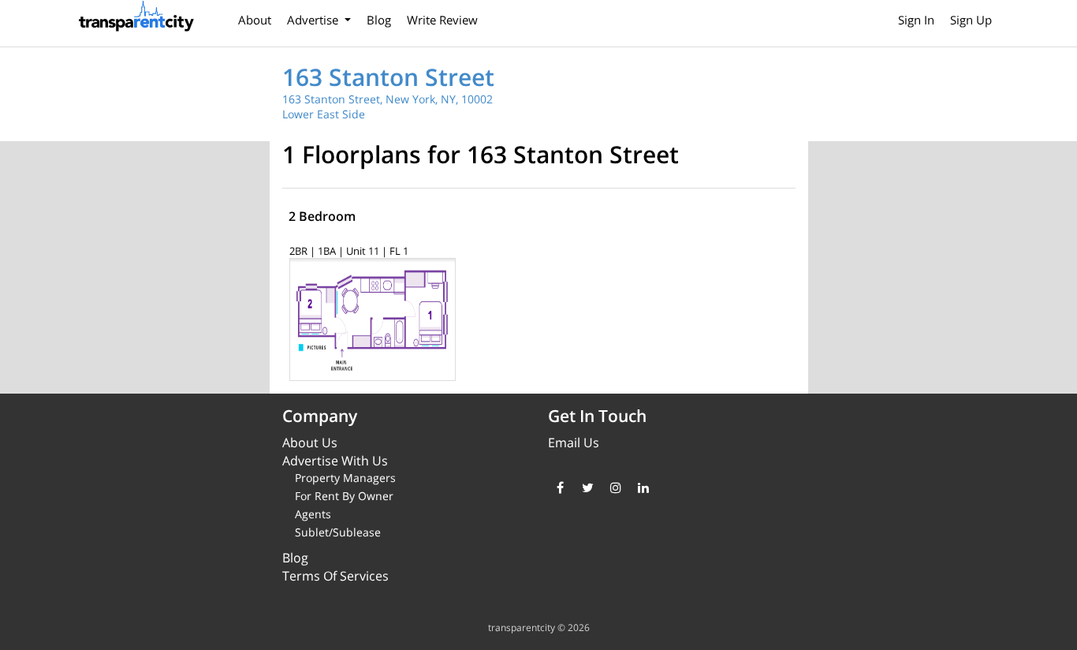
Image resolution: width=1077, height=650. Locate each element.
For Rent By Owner (344, 495)
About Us (309, 442)
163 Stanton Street (388, 77)
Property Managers (345, 477)
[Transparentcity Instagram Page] (615, 487)
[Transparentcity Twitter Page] (588, 487)
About (254, 20)
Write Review (442, 20)
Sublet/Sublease (338, 532)
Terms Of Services (335, 576)
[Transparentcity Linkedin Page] (643, 487)
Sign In (916, 20)
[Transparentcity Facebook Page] (560, 487)
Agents (313, 513)
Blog (379, 20)
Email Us (573, 442)
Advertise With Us (335, 460)
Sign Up (971, 20)
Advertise (314, 20)
